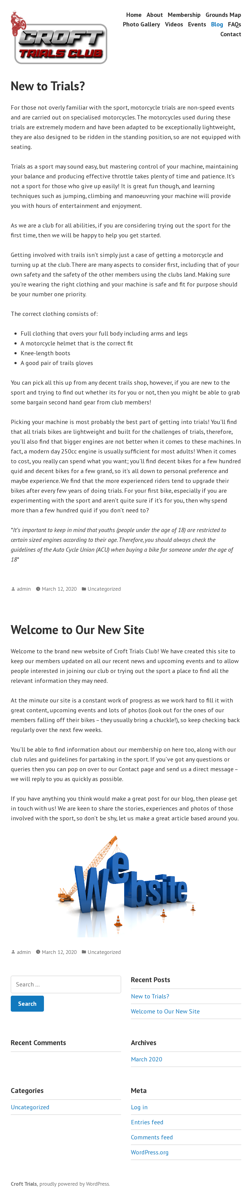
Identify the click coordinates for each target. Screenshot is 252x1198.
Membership (184, 14)
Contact (230, 34)
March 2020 (146, 1059)
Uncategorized (104, 588)
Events (197, 24)
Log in (139, 1107)
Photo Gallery (141, 24)
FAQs (234, 24)
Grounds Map (223, 14)
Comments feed (152, 1137)
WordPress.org (150, 1152)
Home (134, 14)
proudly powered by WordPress (74, 1183)
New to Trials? (48, 86)
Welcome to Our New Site (77, 629)
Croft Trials (24, 1183)
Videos (174, 24)
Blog (217, 24)
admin (24, 588)
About (155, 14)
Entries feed (147, 1122)
